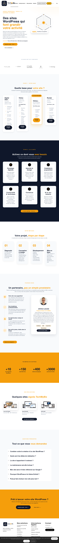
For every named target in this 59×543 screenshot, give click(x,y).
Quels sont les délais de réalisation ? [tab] (23, 456)
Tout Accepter (54, 538)
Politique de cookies (34, 534)
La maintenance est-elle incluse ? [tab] (22, 465)
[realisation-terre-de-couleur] (10, 404)
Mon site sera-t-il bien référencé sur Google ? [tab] (26, 470)
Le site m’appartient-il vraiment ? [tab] (21, 460)
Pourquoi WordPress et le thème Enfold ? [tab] (24, 474)
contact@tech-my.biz (48, 527)
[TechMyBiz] (8, 3)
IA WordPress (19, 534)
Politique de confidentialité (35, 532)
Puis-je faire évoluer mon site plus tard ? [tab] (24, 479)
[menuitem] (14, 3)
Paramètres (33, 541)
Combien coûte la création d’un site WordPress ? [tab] (27, 451)
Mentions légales (34, 526)
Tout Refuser (26, 541)
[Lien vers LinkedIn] (57, 3)
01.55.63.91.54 (47, 525)
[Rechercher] (53, 3)
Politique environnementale (35, 536)
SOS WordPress (20, 532)
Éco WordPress (19, 536)
